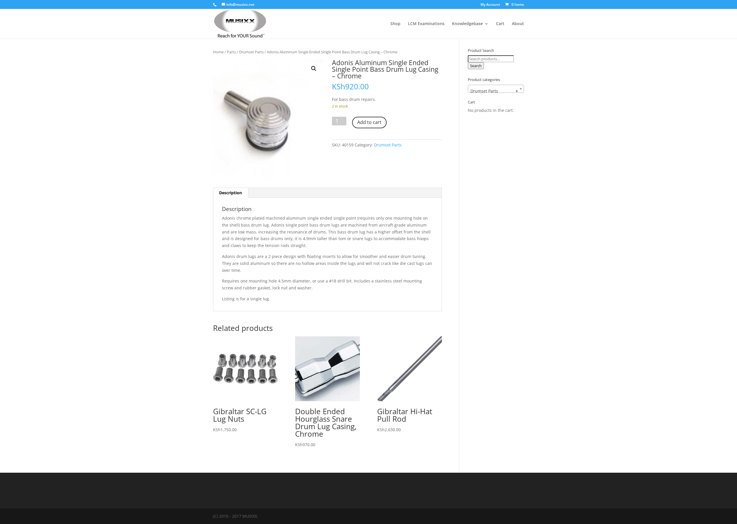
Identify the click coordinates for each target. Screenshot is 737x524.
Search (476, 65)
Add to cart (369, 122)
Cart (500, 24)
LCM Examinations (426, 24)
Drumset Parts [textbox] (494, 91)
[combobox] (496, 89)
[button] (314, 68)
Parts (231, 51)
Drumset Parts (251, 51)
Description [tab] (230, 192)
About (518, 24)
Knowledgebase (467, 24)
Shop (395, 24)
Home (218, 51)
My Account (490, 5)
